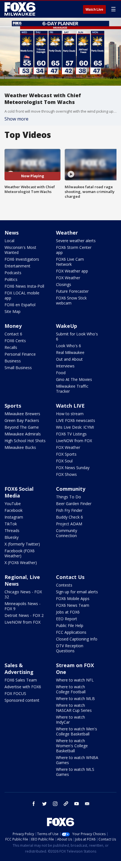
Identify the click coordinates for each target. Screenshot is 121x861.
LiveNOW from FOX (74, 440)
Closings (63, 284)
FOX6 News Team (72, 605)
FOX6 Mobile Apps (72, 598)
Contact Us (70, 577)
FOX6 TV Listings (71, 434)
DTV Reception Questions (69, 648)
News (12, 232)
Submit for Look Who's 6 (77, 336)
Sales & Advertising (19, 668)
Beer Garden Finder (73, 503)
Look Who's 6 (68, 345)
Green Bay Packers (22, 420)
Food (61, 372)
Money (13, 325)
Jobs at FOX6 (68, 612)
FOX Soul (64, 461)
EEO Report (66, 618)
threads (65, 803)
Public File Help (69, 625)
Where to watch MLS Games (75, 772)
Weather (67, 232)
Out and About (69, 359)
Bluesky (12, 537)
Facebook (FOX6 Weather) (20, 553)
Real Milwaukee (70, 352)
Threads (12, 530)
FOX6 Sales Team (21, 680)
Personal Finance (20, 354)
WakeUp (66, 325)
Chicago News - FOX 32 (23, 594)
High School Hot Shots (25, 440)
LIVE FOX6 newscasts (75, 420)
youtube (76, 803)
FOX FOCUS (15, 693)
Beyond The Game (22, 427)
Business (13, 361)
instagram (55, 803)
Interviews (65, 366)
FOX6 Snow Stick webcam (71, 300)
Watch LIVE (70, 405)
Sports (13, 405)
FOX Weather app (72, 271)
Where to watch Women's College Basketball (72, 745)
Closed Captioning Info (76, 639)
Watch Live (94, 10)
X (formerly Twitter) (22, 544)
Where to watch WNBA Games (77, 760)
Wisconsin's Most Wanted (20, 250)
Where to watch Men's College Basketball (76, 731)
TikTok (11, 523)
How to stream (70, 413)
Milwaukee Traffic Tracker (72, 388)
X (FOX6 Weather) (21, 562)
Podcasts (13, 272)
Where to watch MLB (75, 698)
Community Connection (66, 533)
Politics (11, 279)
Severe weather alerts (76, 240)
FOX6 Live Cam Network (70, 261)
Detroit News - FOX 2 (24, 615)
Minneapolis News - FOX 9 (23, 606)
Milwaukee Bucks (20, 447)
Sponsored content (22, 700)
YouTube (13, 503)
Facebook (14, 510)
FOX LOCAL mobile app (22, 295)
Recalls (11, 347)
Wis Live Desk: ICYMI (75, 427)
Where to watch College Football (71, 689)
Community (70, 488)
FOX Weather (68, 277)
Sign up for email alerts (77, 591)
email (87, 803)
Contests (64, 585)
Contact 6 (13, 334)
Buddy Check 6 (69, 517)
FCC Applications (71, 632)
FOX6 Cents (15, 340)
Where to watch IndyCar (70, 719)
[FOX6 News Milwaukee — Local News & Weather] (21, 9)
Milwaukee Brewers (22, 413)
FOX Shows (66, 474)
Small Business (18, 367)
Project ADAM (69, 523)
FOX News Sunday (72, 467)
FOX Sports (66, 454)
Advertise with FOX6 (23, 686)
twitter (44, 803)
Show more (16, 119)
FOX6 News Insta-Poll (24, 286)
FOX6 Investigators (22, 259)
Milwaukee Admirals (23, 434)
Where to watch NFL (75, 680)
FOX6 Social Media (19, 492)
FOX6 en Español (20, 304)
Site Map (13, 311)
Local (9, 240)
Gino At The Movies (74, 379)
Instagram (14, 517)
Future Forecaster (72, 291)
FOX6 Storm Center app (73, 250)
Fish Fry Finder (69, 510)
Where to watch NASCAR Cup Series (74, 708)
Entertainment (17, 266)
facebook (33, 803)
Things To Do (68, 496)
